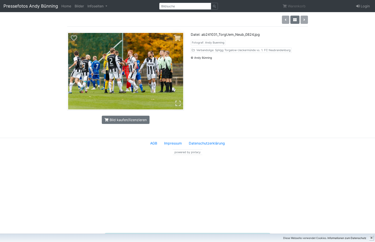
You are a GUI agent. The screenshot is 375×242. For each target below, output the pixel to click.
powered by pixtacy (187, 152)
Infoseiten (96, 6)
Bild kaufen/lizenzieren (128, 120)
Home (66, 6)
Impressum (173, 143)
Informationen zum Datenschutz (346, 238)
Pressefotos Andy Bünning (30, 6)
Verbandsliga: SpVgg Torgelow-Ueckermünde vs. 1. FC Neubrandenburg (243, 50)
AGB (153, 143)
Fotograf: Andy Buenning (208, 42)
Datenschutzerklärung (207, 143)
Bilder (79, 6)
